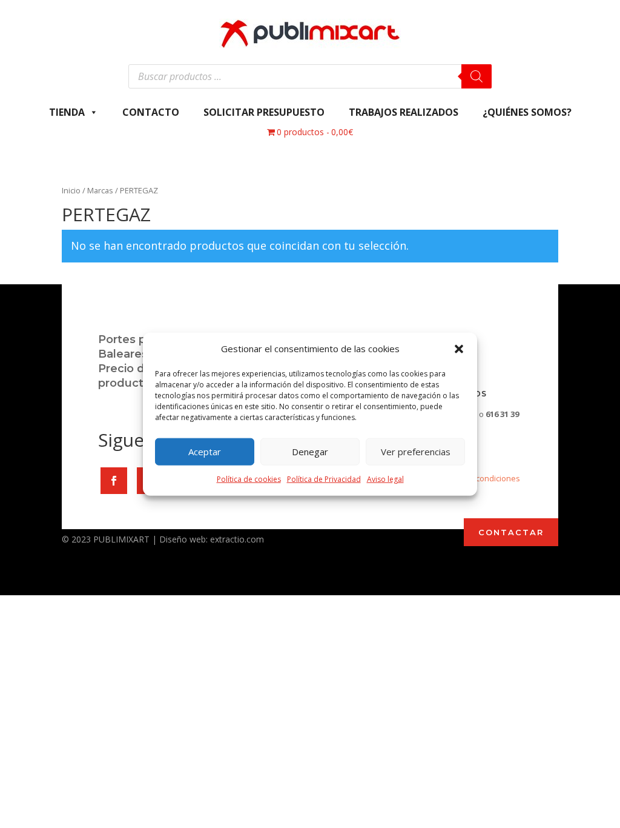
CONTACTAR (511, 532)
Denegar (310, 452)
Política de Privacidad (324, 479)
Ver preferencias (415, 452)
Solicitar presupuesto (264, 112)
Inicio (71, 190)
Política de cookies (249, 479)
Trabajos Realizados (403, 112)
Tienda (67, 112)
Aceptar (204, 452)
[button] (459, 349)
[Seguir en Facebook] (114, 480)
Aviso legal (385, 479)
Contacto (150, 112)
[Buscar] (476, 76)
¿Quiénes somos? (527, 112)
